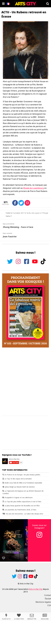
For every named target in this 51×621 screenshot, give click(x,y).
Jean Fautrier (10, 236)
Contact (47, 595)
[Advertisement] (25, 382)
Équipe (48, 598)
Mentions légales (43, 602)
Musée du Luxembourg (33, 188)
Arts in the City (35, 589)
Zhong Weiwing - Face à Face (18, 227)
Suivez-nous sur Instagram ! (39, 526)
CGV (49, 605)
